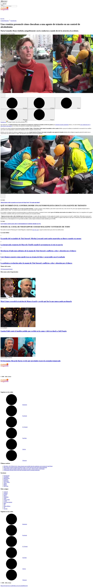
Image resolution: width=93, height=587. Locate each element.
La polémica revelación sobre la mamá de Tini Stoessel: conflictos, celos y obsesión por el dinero (36, 263)
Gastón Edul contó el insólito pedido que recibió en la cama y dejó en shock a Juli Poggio (34, 331)
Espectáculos (13, 20)
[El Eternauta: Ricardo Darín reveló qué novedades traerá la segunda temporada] (46, 345)
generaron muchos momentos (62, 124)
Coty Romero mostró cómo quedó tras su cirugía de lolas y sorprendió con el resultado (33, 257)
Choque (4, 269)
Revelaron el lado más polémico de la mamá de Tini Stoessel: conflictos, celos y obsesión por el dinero (38, 251)
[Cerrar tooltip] (25, 121)
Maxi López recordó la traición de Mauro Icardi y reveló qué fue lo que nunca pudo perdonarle (36, 301)
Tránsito (10, 269)
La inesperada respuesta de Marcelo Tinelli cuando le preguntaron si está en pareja (32, 245)
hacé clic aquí (35, 229)
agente (7, 269)
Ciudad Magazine (5, 20)
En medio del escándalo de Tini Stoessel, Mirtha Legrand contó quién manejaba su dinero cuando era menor (41, 238)
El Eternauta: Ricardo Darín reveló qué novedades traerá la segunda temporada (30, 361)
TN (1, 269)
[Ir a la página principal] (11, 17)
